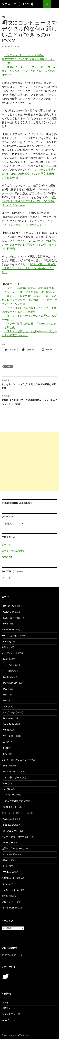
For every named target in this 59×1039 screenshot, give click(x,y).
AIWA (6, 741)
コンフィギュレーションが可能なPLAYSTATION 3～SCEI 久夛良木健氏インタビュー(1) (28, 59)
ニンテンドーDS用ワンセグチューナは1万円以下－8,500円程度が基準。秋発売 (29, 244)
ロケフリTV (9, 795)
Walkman (8, 872)
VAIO (6, 730)
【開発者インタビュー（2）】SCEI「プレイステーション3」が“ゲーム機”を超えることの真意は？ (29, 70)
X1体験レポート (13, 777)
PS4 (5, 694)
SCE (5, 706)
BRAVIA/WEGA (11, 771)
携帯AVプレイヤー (11, 848)
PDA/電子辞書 (9, 605)
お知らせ (6, 647)
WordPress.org (9, 1020)
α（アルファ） (10, 830)
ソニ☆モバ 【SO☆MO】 (18, 4)
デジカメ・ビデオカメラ (14, 813)
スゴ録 (6, 789)
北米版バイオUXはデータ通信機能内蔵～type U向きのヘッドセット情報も (29, 400)
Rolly (6, 866)
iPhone (6, 884)
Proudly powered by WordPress (15, 1035)
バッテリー (7, 842)
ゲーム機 (6, 670)
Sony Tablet (9, 724)
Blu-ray (7, 765)
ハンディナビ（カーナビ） (15, 836)
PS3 (3, 17)
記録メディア (8, 901)
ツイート (6, 577)
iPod (5, 860)
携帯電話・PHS (10, 878)
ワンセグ (8, 366)
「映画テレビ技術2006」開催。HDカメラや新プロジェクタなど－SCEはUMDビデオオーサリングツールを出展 (29, 299)
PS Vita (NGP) (10, 682)
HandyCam (9, 824)
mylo (5, 623)
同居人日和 (7, 556)
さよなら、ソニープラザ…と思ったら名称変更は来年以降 (29, 384)
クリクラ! (7, 544)
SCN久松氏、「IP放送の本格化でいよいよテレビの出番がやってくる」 (29, 268)
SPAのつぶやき (9, 635)
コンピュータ (8, 712)
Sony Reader (8, 629)
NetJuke (7, 659)
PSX (5, 783)
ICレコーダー (10, 854)
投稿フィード (8, 1008)
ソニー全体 (7, 736)
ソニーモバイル (11, 889)
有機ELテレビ (10, 807)
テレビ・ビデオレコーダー (15, 759)
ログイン (6, 1002)
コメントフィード (11, 1014)
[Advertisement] (29, 461)
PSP (5, 700)
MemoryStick (10, 907)
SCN (5, 747)
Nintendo (8, 676)
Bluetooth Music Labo (18, 503)
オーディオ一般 (10, 653)
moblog (7, 641)
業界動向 (6, 895)
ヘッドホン (9, 665)
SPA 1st (16, 46)
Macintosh (8, 718)
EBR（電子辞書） (12, 617)
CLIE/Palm (8, 611)
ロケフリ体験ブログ (15, 801)
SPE (5, 753)
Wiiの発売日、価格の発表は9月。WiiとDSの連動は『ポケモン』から (29, 201)
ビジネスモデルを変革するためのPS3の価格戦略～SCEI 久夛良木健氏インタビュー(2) (29, 173)
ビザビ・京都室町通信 (13, 550)
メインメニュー (55, 4)
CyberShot (8, 818)
